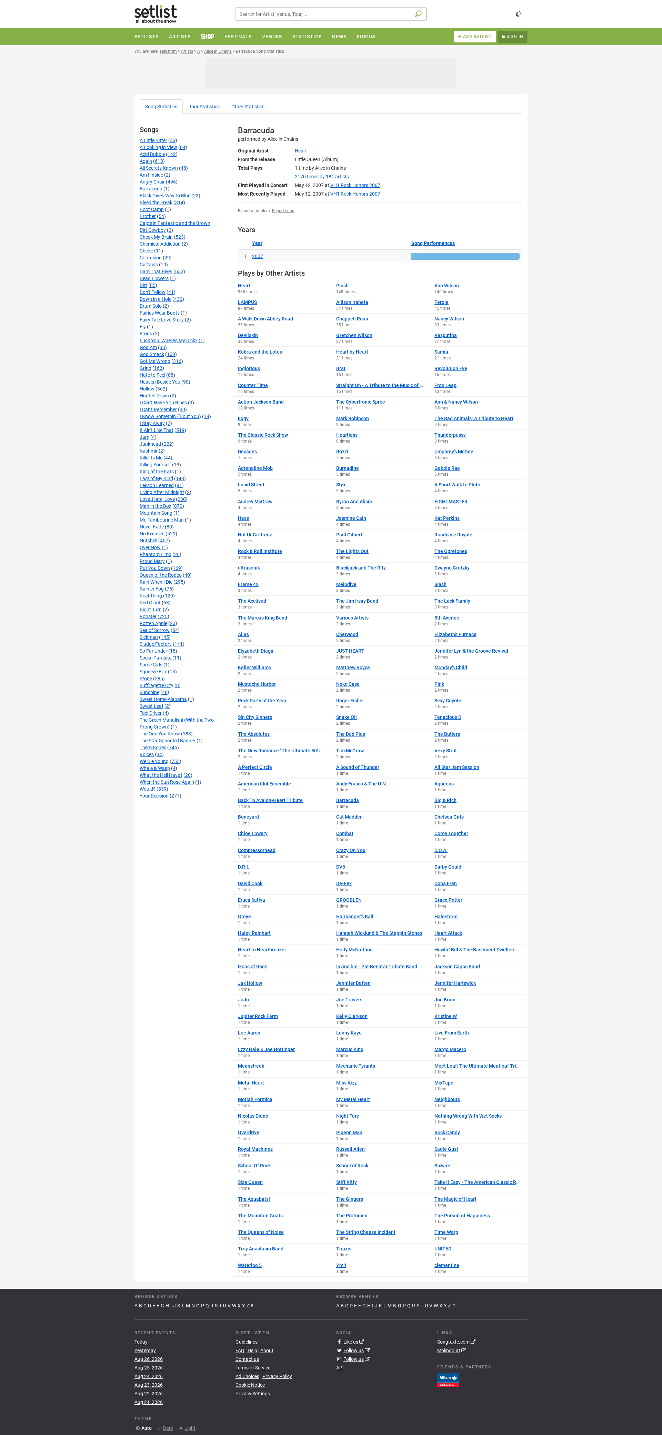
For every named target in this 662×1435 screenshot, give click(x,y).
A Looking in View (158, 147)
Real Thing (151, 595)
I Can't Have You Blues (163, 402)
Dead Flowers (154, 278)
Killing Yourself (155, 464)
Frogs (146, 333)
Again (146, 161)
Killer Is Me (151, 458)
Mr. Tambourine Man (162, 520)
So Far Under (153, 651)
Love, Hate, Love (157, 499)
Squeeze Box (153, 671)
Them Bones (153, 747)
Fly (143, 326)
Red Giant (150, 602)
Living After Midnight (162, 492)
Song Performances (433, 243)
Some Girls (151, 664)
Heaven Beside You (160, 382)
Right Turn (151, 609)
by (322, 176)
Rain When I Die (156, 582)
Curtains (149, 264)
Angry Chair (152, 182)
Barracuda (151, 188)
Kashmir (149, 451)
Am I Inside (151, 175)
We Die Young (154, 761)
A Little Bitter (153, 140)
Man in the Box (155, 506)
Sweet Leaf (151, 706)
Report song (283, 210)
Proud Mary (152, 561)
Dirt (143, 285)
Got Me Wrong (155, 361)
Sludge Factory (156, 644)
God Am (148, 347)
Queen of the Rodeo (161, 575)
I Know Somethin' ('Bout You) (170, 416)
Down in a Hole (155, 299)
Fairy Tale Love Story (162, 320)
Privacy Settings (252, 1393)
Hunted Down (154, 395)
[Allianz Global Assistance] (448, 1379)
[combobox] (331, 14)
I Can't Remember (158, 409)
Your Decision (154, 796)
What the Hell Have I (161, 775)
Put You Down (155, 568)
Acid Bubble (152, 154)
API (340, 1367)
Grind (145, 368)
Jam (144, 437)
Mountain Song (156, 513)
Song (161, 106)
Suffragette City (156, 685)
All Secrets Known (159, 168)
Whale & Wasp (155, 768)
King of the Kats (157, 471)
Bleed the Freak (156, 202)
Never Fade (152, 527)
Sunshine (149, 692)
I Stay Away (152, 423)
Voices (147, 754)
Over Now (150, 547)
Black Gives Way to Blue (165, 195)
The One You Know (160, 733)
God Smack (152, 354)
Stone (146, 678)
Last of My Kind (156, 478)
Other (247, 106)
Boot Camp (152, 209)
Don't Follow (153, 292)
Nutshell (148, 540)
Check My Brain (156, 237)
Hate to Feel (152, 375)
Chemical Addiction (160, 244)
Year (257, 243)
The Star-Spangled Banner (167, 740)
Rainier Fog (152, 589)
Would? (148, 789)
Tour (204, 106)
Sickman (149, 637)
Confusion (151, 257)
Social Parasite (155, 658)
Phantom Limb (155, 554)
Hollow (147, 389)
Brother (148, 216)
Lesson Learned (157, 485)
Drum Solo (151, 306)
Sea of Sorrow (155, 630)
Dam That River (156, 271)
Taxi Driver (151, 713)
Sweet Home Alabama (163, 699)
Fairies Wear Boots (160, 313)
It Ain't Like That (156, 430)
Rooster (148, 616)
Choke (146, 251)
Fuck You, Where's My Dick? (169, 340)
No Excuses (152, 533)
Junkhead (150, 444)
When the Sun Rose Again (167, 782)
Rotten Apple (153, 623)
